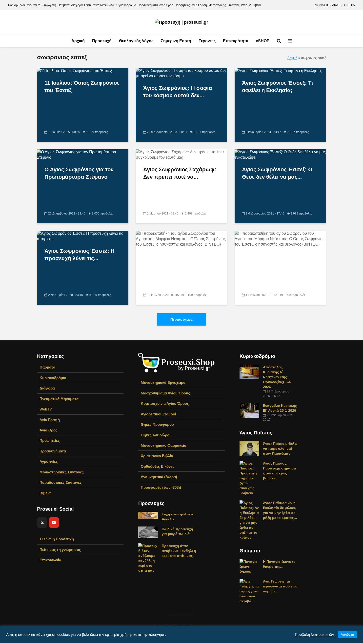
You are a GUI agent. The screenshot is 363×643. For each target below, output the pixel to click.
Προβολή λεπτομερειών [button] (314, 635)
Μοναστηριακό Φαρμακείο (163, 445)
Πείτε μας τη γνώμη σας (60, 549)
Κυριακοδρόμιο (126, 5)
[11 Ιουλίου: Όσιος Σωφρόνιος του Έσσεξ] (74, 70)
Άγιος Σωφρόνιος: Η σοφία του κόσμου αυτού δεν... (177, 91)
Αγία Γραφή (199, 5)
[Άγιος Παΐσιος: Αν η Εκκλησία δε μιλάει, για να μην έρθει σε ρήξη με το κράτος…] (249, 520)
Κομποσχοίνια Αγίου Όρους (165, 403)
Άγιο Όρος (166, 5)
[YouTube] (54, 522)
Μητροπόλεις (217, 5)
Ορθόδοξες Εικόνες (157, 466)
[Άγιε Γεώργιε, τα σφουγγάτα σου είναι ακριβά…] (249, 591)
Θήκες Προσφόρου (157, 424)
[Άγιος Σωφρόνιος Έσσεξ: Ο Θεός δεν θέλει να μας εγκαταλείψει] (280, 155)
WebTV (246, 5)
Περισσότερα (181, 319)
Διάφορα (77, 5)
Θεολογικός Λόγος (136, 41)
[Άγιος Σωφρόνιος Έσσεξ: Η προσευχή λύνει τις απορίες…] (82, 236)
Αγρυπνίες (33, 5)
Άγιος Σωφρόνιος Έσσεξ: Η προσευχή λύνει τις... (79, 254)
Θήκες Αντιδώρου (156, 435)
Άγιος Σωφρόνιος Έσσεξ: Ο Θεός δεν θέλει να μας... (277, 173)
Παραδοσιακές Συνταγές (61, 482)
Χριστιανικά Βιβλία (157, 456)
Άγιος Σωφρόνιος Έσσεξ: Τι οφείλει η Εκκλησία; (277, 86)
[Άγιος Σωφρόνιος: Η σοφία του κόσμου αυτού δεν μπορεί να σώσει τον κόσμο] (181, 73)
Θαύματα (64, 5)
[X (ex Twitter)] (42, 522)
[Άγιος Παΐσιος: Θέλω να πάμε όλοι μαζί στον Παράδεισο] (249, 448)
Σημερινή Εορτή (176, 41)
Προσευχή (102, 41)
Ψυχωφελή (49, 5)
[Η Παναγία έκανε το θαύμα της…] (249, 566)
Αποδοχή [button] (347, 634)
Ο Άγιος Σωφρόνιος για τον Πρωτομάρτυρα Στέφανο (79, 173)
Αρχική (78, 41)
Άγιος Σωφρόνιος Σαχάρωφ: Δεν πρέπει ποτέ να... (179, 173)
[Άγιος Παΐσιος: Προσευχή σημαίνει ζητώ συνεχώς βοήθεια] (249, 478)
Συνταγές (233, 5)
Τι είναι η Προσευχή (57, 539)
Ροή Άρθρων (16, 5)
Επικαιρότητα (235, 41)
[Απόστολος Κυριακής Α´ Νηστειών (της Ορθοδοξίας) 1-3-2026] (249, 372)
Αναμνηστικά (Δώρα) (159, 477)
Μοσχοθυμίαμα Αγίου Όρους (165, 393)
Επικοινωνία (50, 560)
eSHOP (262, 41)
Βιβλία (256, 5)
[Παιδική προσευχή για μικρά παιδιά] (148, 532)
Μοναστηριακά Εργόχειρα (163, 382)
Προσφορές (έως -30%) (161, 487)
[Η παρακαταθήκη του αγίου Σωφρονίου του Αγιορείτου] (280, 416)
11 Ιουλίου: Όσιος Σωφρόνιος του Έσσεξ (82, 86)
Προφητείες (182, 5)
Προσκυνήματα (148, 5)
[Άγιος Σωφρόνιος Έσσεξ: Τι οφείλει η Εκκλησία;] (278, 70)
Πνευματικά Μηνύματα (99, 5)
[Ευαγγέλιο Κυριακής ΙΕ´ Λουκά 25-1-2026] (249, 410)
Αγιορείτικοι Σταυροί (158, 414)
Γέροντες (207, 41)
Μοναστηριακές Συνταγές (62, 472)
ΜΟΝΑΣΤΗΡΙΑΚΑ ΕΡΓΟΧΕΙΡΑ (335, 5)
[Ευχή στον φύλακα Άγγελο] (148, 515)
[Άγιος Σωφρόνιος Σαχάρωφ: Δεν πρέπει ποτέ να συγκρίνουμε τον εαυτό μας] (181, 155)
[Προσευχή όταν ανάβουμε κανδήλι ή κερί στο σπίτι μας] (148, 558)
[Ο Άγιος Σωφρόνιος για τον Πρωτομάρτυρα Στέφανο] (82, 155)
